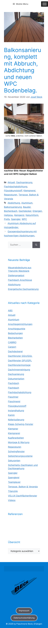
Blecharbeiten (15, 337)
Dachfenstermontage (19, 365)
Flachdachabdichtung (15, 186)
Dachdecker (25, 211)
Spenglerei (13, 477)
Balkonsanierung (13, 207)
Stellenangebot (16, 275)
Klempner (13, 428)
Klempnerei (29, 190)
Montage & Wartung (18, 442)
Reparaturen (10, 194)
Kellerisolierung (16, 419)
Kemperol (19, 215)
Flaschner (13, 397)
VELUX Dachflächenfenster (22, 495)
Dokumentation (16, 378)
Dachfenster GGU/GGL (20, 356)
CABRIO (12, 342)
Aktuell (11, 182)
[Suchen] (36, 245)
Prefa (7, 219)
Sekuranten (14, 460)
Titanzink (13, 491)
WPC (24, 219)
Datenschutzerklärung (24, 617)
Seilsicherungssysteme (20, 456)
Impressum (24, 610)
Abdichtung (14, 203)
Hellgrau (8, 215)
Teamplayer (14, 482)
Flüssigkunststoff (13, 190)
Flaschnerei (14, 401)
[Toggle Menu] (44, 4)
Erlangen (37, 211)
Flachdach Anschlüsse (20, 280)
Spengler (15, 219)
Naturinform (32, 215)
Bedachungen (15, 333)
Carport (12, 347)
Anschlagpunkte (16, 328)
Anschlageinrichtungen (20, 324)
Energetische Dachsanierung (23, 289)
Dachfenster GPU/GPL (20, 360)
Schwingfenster (16, 451)
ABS (10, 310)
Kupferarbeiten (16, 437)
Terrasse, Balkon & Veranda (23, 486)
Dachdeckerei (15, 351)
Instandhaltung (16, 410)
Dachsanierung (24, 182)
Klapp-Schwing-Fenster (20, 424)
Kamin (11, 415)
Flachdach (13, 383)
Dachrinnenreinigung (19, 369)
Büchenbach (10, 211)
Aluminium (27, 203)
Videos (11, 500)
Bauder (27, 207)
